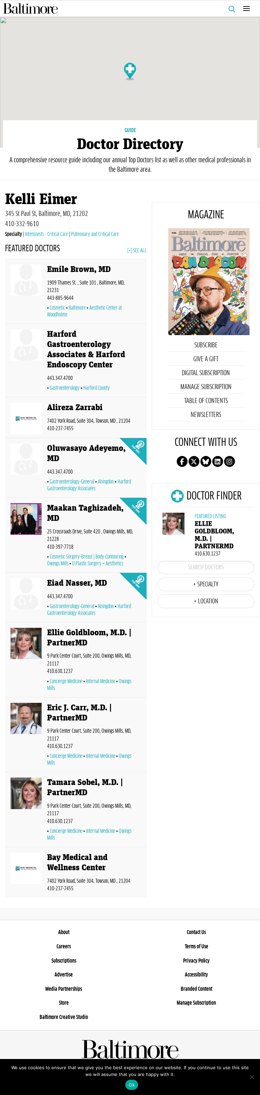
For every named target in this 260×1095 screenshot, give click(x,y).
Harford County (96, 388)
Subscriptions (63, 961)
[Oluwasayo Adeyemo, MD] (26, 469)
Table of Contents (206, 401)
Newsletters (206, 415)
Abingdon (106, 482)
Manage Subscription (206, 387)
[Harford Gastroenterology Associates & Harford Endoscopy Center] (26, 361)
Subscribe (206, 345)
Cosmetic (57, 308)
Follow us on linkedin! (217, 461)
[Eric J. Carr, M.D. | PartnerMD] (26, 736)
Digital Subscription (206, 373)
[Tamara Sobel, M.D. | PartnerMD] (26, 811)
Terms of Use (196, 946)
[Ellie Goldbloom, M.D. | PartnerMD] (26, 661)
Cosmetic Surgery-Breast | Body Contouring (87, 557)
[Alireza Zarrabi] (26, 419)
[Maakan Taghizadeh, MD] (26, 536)
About (63, 932)
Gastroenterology (65, 388)
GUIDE (130, 130)
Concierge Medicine (66, 681)
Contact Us (196, 932)
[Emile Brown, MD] (26, 292)
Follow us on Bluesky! (205, 461)
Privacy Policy (196, 961)
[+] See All (137, 250)
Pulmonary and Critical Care (95, 234)
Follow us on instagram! (229, 461)
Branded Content (196, 989)
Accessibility (196, 975)
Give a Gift (205, 359)
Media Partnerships (63, 989)
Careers (64, 946)
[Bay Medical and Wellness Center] (26, 874)
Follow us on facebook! (182, 461)
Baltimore (77, 308)
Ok (132, 1085)
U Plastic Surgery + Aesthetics (97, 563)
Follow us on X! (194, 461)
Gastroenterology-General (72, 482)
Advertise (64, 975)
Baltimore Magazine (127, 8)
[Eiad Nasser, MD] (26, 598)
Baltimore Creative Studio (64, 1017)
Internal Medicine (100, 681)
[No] (251, 1077)
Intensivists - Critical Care (46, 234)
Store (64, 1003)
